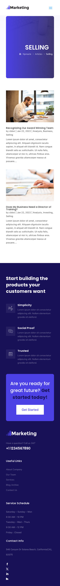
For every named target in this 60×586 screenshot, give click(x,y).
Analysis (37, 131)
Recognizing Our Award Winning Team (29, 128)
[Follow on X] (30, 569)
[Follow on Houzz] (30, 578)
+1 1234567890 (18, 448)
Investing (48, 212)
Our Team (11, 474)
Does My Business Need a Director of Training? (28, 208)
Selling (9, 134)
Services (10, 479)
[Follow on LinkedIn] (30, 573)
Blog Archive (12, 484)
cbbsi (12, 131)
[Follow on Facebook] (30, 564)
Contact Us (11, 490)
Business (47, 131)
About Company (14, 469)
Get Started (30, 410)
